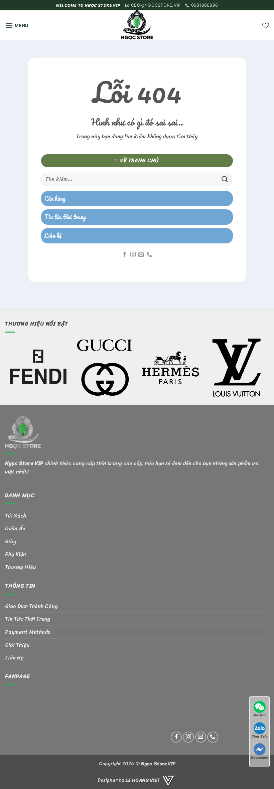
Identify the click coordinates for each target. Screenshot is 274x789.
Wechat (259, 715)
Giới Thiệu (17, 645)
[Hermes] (170, 367)
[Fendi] (38, 367)
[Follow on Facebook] (124, 255)
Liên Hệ (14, 657)
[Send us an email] (141, 255)
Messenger (259, 757)
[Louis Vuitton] (236, 367)
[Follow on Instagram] (133, 255)
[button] (16, 25)
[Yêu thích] (265, 25)
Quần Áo (15, 528)
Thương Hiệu (20, 567)
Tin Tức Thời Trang (27, 619)
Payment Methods (27, 632)
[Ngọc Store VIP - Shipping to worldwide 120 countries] (137, 25)
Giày (10, 541)
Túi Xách (15, 516)
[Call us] (149, 255)
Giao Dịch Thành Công (31, 606)
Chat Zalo (259, 736)
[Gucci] (104, 367)
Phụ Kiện (15, 554)
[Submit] (225, 179)
